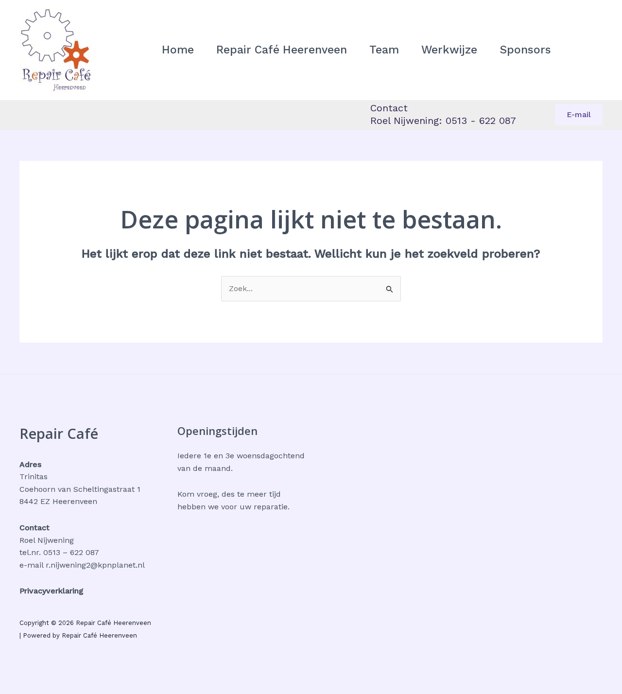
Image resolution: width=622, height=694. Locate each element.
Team (384, 49)
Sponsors (525, 49)
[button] (579, 114)
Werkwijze (449, 49)
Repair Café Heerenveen (281, 49)
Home (178, 49)
